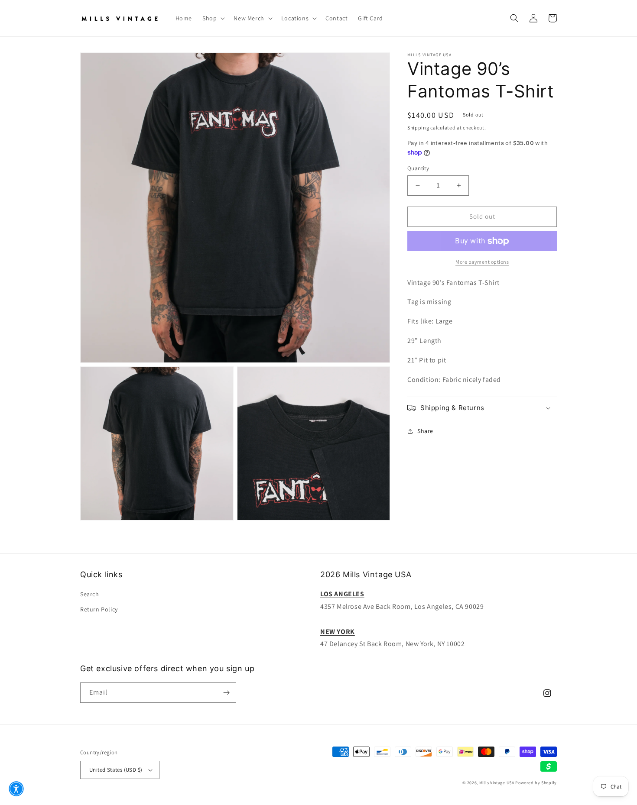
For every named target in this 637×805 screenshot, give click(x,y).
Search (89, 594)
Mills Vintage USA (496, 783)
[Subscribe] (226, 692)
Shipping (418, 127)
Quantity (418, 168)
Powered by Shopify (536, 783)
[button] (212, 18)
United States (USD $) (115, 769)
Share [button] (425, 431)
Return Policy (99, 609)
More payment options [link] (482, 262)
